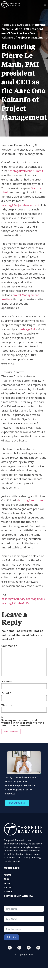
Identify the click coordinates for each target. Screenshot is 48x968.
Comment (9, 646)
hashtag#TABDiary (13, 599)
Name (6, 681)
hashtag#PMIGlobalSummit (25, 171)
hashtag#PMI (27, 329)
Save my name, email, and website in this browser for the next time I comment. (22, 723)
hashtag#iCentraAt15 (15, 603)
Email (6, 693)
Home (5, 24)
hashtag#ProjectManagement (20, 205)
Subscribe (11, 937)
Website (6, 705)
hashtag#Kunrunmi (30, 500)
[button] (45, 5)
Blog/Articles (21, 24)
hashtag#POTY (35, 599)
